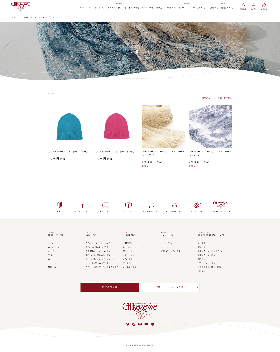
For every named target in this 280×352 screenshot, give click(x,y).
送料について (128, 255)
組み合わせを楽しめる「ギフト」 (100, 255)
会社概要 (202, 243)
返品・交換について (131, 259)
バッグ (51, 251)
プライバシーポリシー (207, 263)
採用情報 (202, 271)
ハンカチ (80, 8)
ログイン (164, 247)
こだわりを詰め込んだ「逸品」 (99, 263)
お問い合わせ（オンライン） (210, 251)
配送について (128, 251)
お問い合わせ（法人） (207, 255)
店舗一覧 (214, 8)
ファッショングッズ (95, 8)
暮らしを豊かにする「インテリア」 (101, 259)
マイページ (166, 235)
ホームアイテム (114, 8)
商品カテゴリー (57, 235)
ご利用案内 (129, 235)
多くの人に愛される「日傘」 (98, 247)
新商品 (159, 8)
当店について (227, 8)
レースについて (198, 8)
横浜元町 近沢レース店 (211, 235)
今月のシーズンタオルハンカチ (99, 243)
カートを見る (166, 243)
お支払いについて (130, 247)
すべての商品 (147, 8)
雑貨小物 (52, 267)
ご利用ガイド (128, 243)
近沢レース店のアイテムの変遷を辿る (102, 267)
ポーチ (51, 259)
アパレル (52, 255)
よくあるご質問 (129, 267)
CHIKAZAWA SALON (170, 251)
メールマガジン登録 (172, 287)
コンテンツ (183, 8)
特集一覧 (171, 8)
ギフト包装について (131, 263)
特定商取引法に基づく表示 (209, 267)
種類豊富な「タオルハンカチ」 (99, 251)
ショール (216, 98)
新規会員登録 (109, 287)
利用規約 (202, 259)
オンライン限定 (132, 8)
